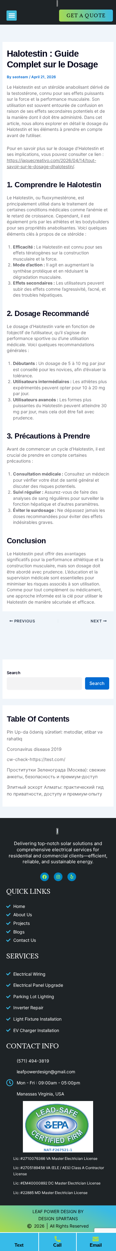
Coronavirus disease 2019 (34, 749)
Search (13, 672)
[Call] (57, 1239)
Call (57, 1245)
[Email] (95, 1239)
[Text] (19, 1239)
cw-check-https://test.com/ (36, 759)
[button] (11, 15)
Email (96, 1245)
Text (19, 1245)
